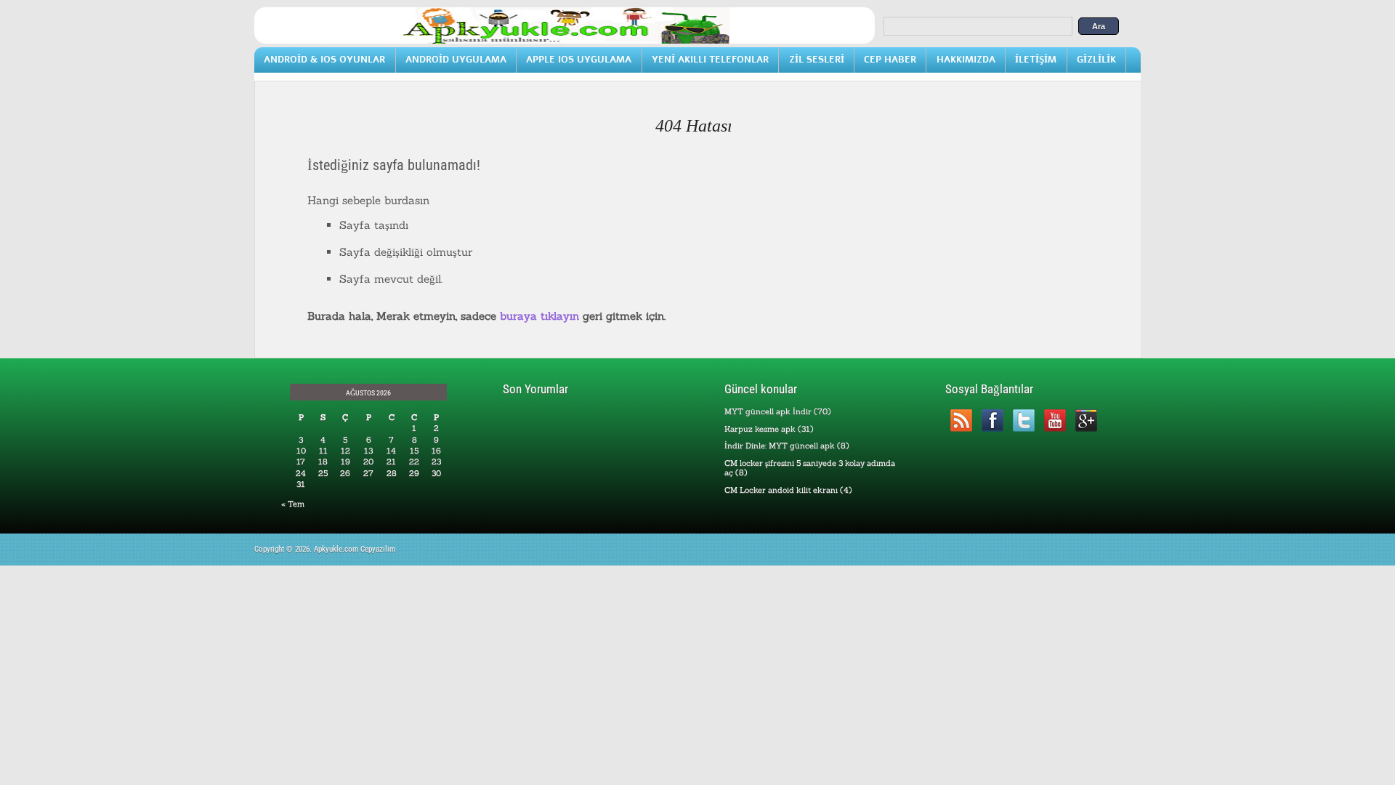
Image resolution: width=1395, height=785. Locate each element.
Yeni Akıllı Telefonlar (710, 59)
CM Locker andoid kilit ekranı (781, 490)
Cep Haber (890, 59)
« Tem (292, 504)
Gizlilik (1096, 59)
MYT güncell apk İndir (768, 411)
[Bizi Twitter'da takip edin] (1023, 420)
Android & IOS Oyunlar (324, 59)
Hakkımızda (966, 59)
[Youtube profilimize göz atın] (1054, 420)
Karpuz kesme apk (760, 429)
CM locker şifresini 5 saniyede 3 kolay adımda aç (809, 468)
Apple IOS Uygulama (578, 59)
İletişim (1035, 59)
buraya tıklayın (539, 316)
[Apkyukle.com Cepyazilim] (564, 41)
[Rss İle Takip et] (960, 420)
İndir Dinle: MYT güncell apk (779, 445)
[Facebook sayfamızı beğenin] (992, 420)
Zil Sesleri (816, 59)
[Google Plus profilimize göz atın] (1085, 420)
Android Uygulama (455, 59)
